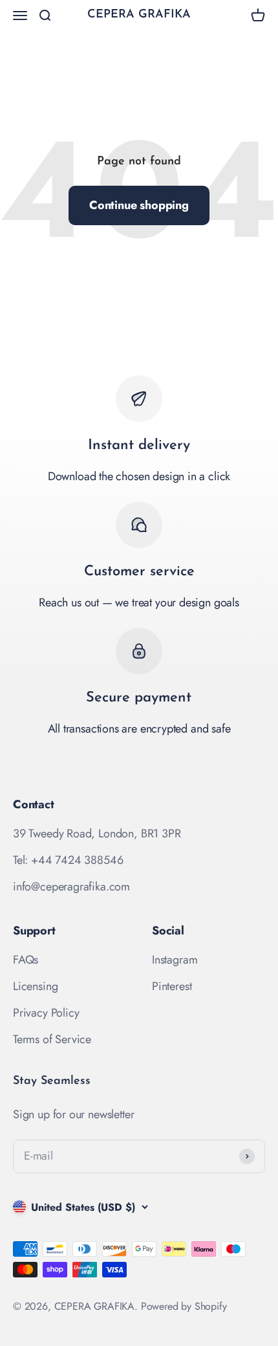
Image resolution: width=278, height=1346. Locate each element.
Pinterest (171, 986)
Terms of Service (52, 1039)
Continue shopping (139, 205)
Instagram (174, 959)
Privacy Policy (46, 1012)
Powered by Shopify (184, 1306)
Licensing (35, 986)
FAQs (25, 959)
